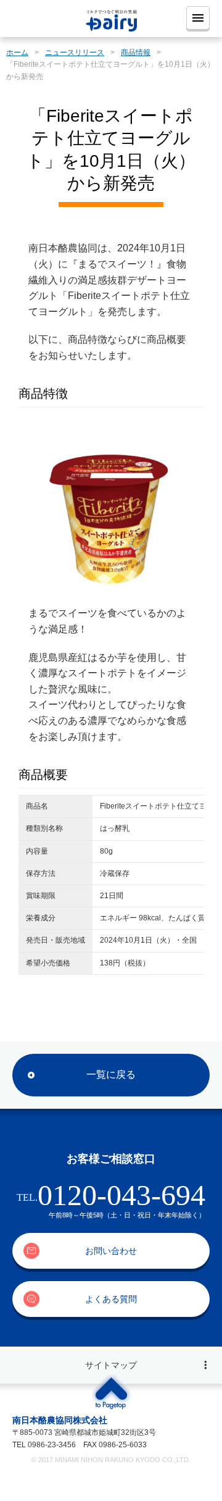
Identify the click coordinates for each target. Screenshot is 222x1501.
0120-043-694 (121, 1195)
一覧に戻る (111, 1074)
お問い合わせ (111, 1251)
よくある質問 (111, 1299)
